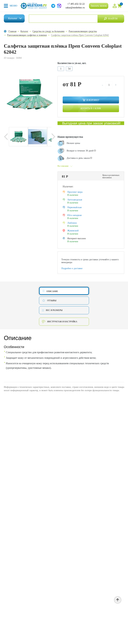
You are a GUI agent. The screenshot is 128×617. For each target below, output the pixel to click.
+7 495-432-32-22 (76, 4)
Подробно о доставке (71, 268)
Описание (52, 291)
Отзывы (51, 300)
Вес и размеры (54, 310)
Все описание (63, 166)
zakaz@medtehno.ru (75, 7)
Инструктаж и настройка (62, 321)
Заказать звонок (99, 6)
